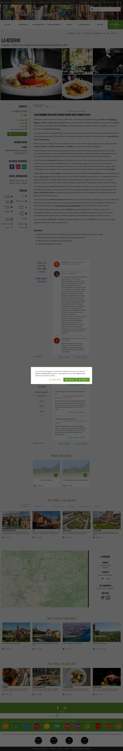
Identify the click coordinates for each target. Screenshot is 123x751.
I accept (84, 380)
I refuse (71, 380)
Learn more (56, 380)
